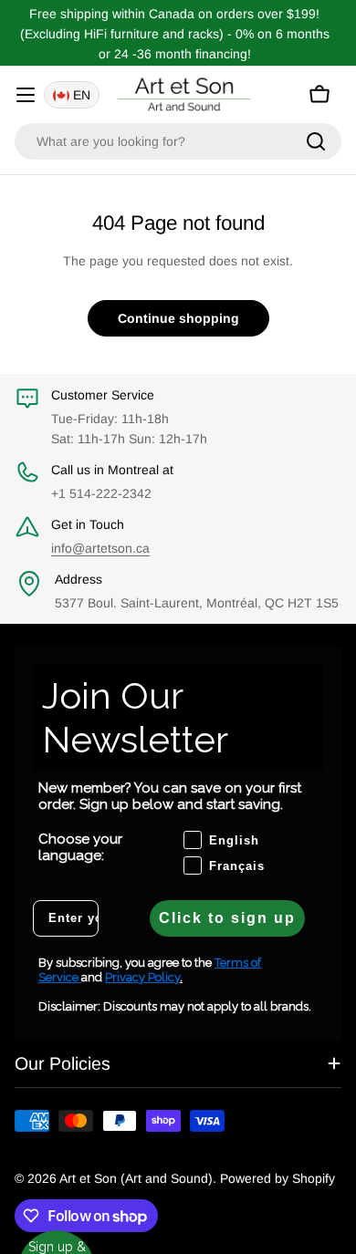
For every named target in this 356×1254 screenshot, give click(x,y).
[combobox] (178, 141)
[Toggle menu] (26, 95)
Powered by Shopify (277, 1178)
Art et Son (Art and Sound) (136, 1178)
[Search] (316, 141)
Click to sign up (227, 918)
